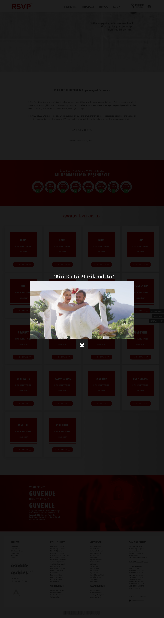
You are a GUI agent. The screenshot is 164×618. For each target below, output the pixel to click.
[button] (82, 345)
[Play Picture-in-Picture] (126, 335)
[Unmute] (37, 335)
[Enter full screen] (130, 335)
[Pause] (33, 335)
